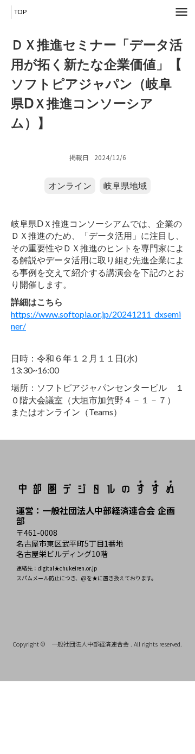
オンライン (70, 185)
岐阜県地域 (125, 185)
